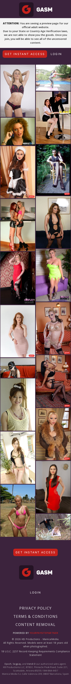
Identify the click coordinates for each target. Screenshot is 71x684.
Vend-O (31, 663)
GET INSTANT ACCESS (25, 54)
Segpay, (17, 663)
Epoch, (8, 663)
